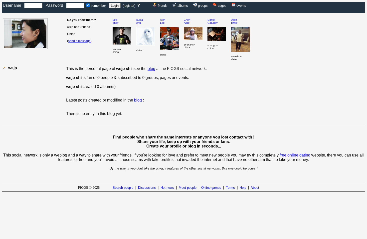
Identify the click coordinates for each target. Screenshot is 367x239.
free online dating (295, 155)
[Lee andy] (122, 43)
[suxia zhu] (145, 44)
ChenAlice (187, 21)
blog (151, 68)
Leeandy (116, 21)
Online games (211, 188)
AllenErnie (234, 21)
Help (243, 188)
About (255, 188)
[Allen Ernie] (240, 50)
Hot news (167, 188)
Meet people (187, 188)
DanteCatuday (212, 21)
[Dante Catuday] (216, 39)
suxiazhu (139, 21)
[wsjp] (25, 48)
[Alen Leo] (169, 48)
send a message (79, 41)
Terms (230, 188)
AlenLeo (162, 21)
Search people (123, 188)
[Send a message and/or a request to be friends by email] (4, 68)
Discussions (147, 188)
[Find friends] (155, 5)
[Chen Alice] (193, 38)
